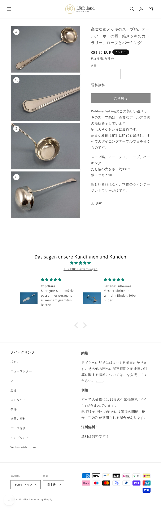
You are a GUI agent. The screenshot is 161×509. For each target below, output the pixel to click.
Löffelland (24, 499)
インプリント (19, 438)
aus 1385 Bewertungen (80, 269)
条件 (13, 409)
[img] (80, 263)
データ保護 (18, 428)
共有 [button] (99, 203)
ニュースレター (21, 371)
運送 (13, 390)
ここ (99, 381)
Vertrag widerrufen (23, 447)
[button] (8, 9)
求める (15, 362)
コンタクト (18, 400)
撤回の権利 (18, 419)
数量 (94, 66)
